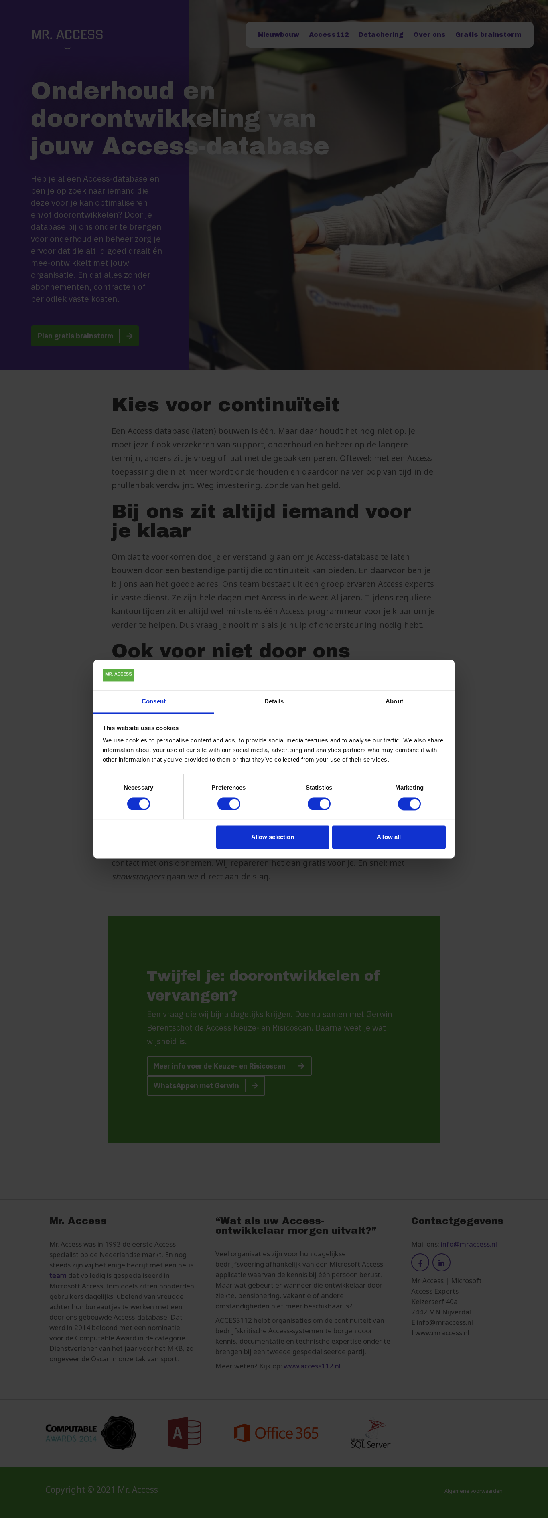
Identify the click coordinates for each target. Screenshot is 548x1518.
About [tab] (394, 701)
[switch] (228, 803)
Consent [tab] (154, 701)
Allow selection (272, 837)
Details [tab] (274, 701)
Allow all (389, 837)
